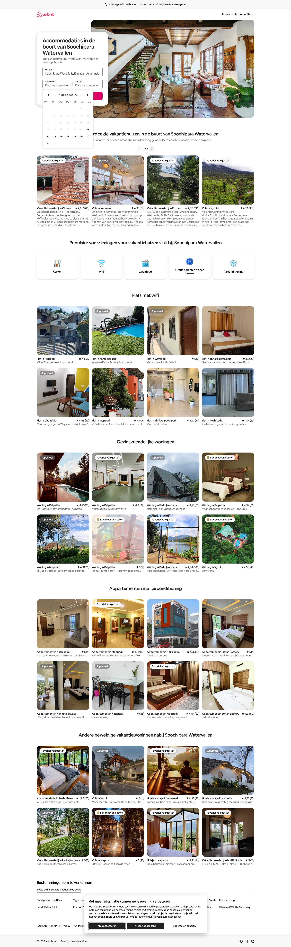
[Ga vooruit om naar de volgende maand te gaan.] (87, 95)
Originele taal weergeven (172, 4)
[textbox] (57, 85)
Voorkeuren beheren (184, 925)
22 (81, 129)
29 (81, 136)
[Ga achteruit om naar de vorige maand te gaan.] (48, 95)
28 (74, 136)
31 (48, 143)
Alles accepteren (107, 925)
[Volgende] (152, 148)
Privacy (65, 941)
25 (54, 136)
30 (87, 136)
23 (87, 129)
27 (67, 136)
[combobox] (72, 73)
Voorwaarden (79, 941)
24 (48, 136)
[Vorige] (139, 148)
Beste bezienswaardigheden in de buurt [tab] (59, 889)
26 (61, 136)
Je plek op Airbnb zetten (236, 14)
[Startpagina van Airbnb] (45, 14)
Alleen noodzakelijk (145, 925)
